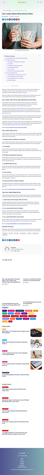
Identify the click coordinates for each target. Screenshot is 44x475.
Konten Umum (6, 316)
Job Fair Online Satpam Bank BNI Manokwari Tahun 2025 (14, 411)
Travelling (33, 318)
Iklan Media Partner (22, 467)
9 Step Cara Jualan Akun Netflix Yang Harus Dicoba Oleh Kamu (32, 279)
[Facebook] (11, 250)
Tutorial (4, 321)
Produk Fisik (5, 318)
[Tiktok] (14, 250)
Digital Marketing (20, 310)
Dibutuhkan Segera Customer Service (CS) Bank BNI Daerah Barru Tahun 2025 (15, 400)
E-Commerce (28, 310)
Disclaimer (22, 465)
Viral (10, 321)
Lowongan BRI (23, 316)
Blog (22, 458)
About (22, 460)
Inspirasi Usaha (35, 233)
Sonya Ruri (13, 247)
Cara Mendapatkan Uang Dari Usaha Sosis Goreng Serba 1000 (11, 304)
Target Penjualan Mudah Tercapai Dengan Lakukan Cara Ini (19, 223)
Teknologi (19, 318)
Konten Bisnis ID (21, 469)
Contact (22, 461)
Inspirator (24, 313)
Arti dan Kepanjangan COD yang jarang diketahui (32, 302)
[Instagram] (12, 250)
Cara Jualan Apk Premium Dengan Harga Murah (16, 127)
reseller (19, 230)
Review (12, 318)
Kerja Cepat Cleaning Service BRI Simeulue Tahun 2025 (14, 389)
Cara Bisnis (11, 233)
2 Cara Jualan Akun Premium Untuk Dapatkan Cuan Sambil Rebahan (20, 189)
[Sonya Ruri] (8, 248)
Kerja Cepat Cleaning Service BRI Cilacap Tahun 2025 (15, 422)
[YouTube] (18, 250)
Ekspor (35, 310)
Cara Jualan (16, 233)
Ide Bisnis (29, 233)
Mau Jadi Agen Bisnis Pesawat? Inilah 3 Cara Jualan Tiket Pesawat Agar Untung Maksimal (11, 280)
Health (4, 313)
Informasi (11, 313)
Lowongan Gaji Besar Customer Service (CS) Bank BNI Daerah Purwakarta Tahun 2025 (14, 433)
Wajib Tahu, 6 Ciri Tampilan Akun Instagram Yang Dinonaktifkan (15, 332)
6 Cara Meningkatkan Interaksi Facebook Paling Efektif (15, 375)
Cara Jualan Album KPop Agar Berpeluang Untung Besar (16, 58)
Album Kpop (5, 233)
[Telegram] (15, 250)
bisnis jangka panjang (18, 110)
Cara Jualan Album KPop (10, 60)
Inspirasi (17, 313)
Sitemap (22, 463)
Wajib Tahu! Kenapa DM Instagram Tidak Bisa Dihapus (15, 342)
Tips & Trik (26, 318)
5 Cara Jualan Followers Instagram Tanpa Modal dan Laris (15, 364)
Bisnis (4, 310)
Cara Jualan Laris (23, 233)
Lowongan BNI (15, 316)
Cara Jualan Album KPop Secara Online (17, 14)
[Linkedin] (17, 250)
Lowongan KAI (32, 316)
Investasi (31, 313)
